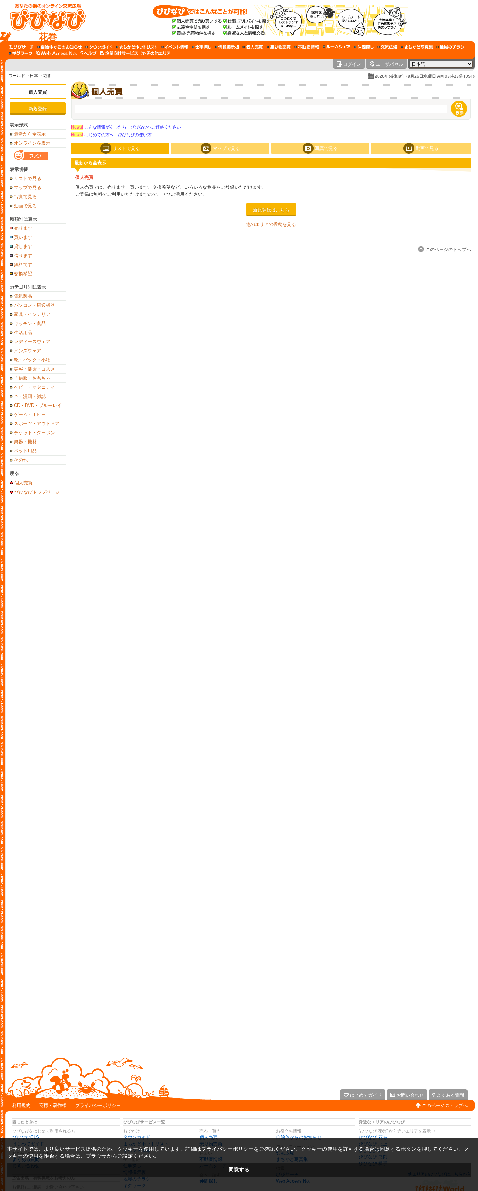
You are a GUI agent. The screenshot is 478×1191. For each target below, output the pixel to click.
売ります (23, 228)
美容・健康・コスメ (34, 369)
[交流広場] (387, 47)
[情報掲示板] (227, 47)
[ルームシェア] (336, 47)
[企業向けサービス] (119, 53)
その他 (21, 460)
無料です (23, 264)
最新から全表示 (30, 134)
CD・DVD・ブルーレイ (38, 405)
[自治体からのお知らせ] (59, 47)
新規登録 (38, 108)
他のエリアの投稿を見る (271, 224)
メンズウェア (27, 350)
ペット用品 (25, 451)
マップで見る (27, 187)
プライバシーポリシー (98, 1105)
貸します (23, 246)
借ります (23, 255)
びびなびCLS (25, 1137)
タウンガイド (136, 1137)
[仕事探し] (201, 47)
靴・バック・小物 (32, 360)
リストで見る (27, 178)
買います (23, 237)
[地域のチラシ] (450, 47)
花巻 (47, 75)
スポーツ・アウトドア (36, 423)
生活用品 (23, 332)
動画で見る (25, 205)
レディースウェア (32, 341)
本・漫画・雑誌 (30, 396)
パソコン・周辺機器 (34, 305)
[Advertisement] (38, 611)
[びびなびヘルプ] (88, 53)
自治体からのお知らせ (299, 1137)
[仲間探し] (364, 47)
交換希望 (23, 273)
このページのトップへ (445, 1105)
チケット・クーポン (34, 432)
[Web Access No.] (56, 53)
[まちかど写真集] (417, 47)
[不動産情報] (306, 47)
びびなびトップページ (37, 492)
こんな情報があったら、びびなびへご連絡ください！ (128, 127)
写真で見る (25, 196)
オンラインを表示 (32, 143)
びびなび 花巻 (373, 1137)
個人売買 (38, 92)
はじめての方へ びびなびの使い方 (111, 134)
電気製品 (23, 296)
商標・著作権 (52, 1105)
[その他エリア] (155, 53)
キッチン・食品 (30, 323)
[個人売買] (252, 47)
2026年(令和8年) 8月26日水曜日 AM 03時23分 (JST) (425, 76)
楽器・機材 (25, 441)
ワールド (16, 75)
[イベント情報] (174, 47)
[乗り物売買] (279, 47)
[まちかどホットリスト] (137, 47)
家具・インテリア (32, 314)
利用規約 (21, 1105)
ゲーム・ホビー (30, 414)
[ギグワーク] (21, 53)
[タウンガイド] (98, 47)
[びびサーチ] (21, 47)
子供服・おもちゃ (32, 378)
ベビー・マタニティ (34, 387)
